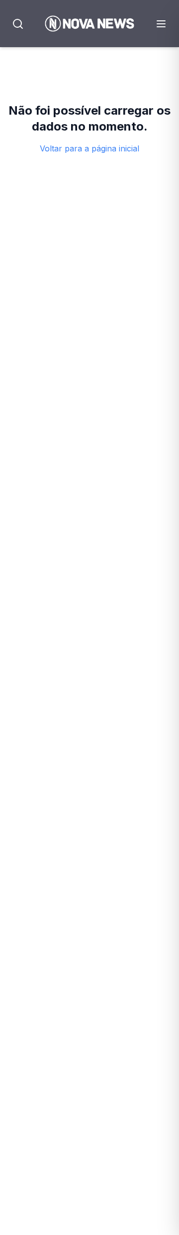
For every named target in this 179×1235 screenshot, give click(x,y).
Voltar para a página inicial (89, 148)
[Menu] (161, 24)
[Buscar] (18, 24)
